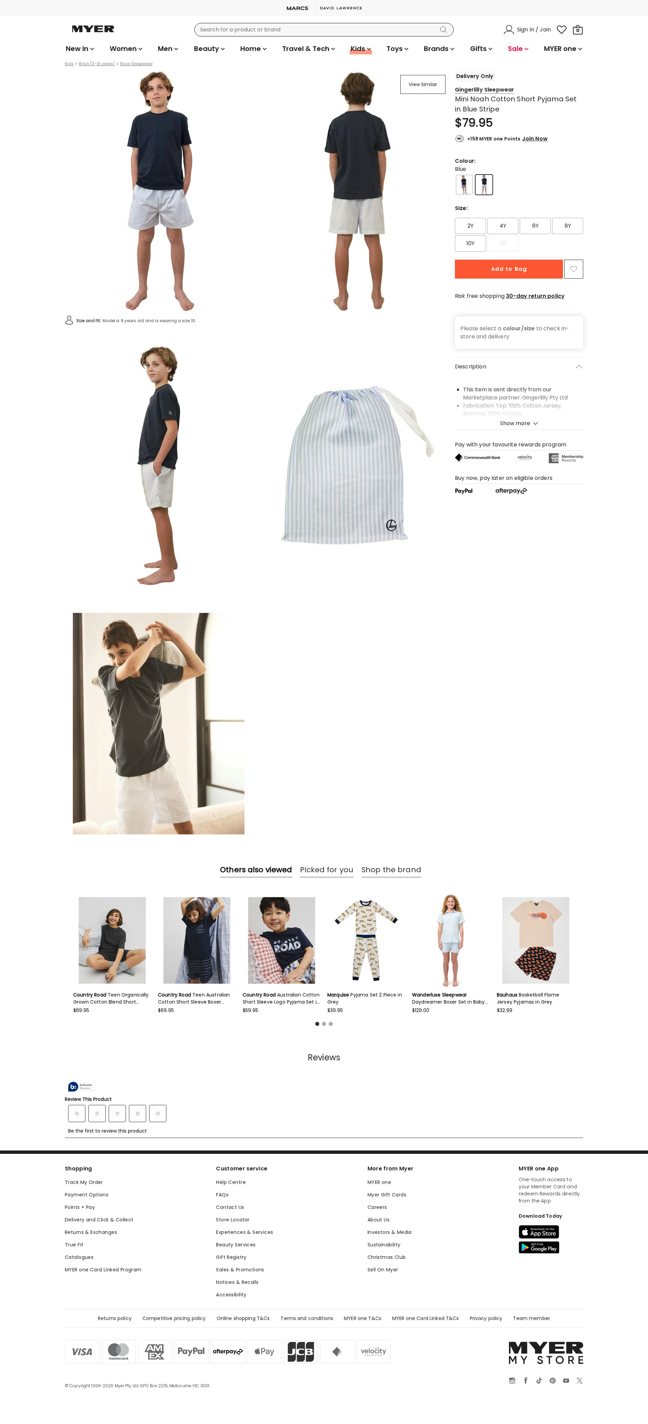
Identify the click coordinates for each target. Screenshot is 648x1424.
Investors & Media (390, 1232)
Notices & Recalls (237, 1282)
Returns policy (115, 1318)
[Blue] (484, 185)
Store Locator (232, 1219)
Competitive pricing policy (174, 1318)
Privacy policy (486, 1318)
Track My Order (84, 1182)
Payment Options (86, 1194)
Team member (531, 1318)
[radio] (470, 226)
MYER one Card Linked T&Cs (425, 1318)
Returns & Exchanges (91, 1232)
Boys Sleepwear (136, 64)
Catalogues (79, 1257)
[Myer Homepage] (93, 32)
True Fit (74, 1244)
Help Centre (231, 1182)
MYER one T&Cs (362, 1318)
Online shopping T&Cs (243, 1318)
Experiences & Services (244, 1232)
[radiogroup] (519, 234)
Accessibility (231, 1294)
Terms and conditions (306, 1318)
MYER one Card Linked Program (103, 1269)
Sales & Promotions (240, 1269)
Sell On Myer (383, 1269)
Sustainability (384, 1244)
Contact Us (230, 1207)
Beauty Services (235, 1244)
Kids (69, 64)
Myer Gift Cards (387, 1194)
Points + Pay (80, 1207)
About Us (378, 1219)
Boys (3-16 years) (97, 64)
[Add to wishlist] (573, 269)
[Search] (444, 29)
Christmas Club (387, 1257)
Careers (377, 1207)
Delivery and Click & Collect (99, 1219)
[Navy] (464, 185)
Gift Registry (231, 1257)
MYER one (379, 1182)
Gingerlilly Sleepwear (484, 90)
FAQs (222, 1194)
